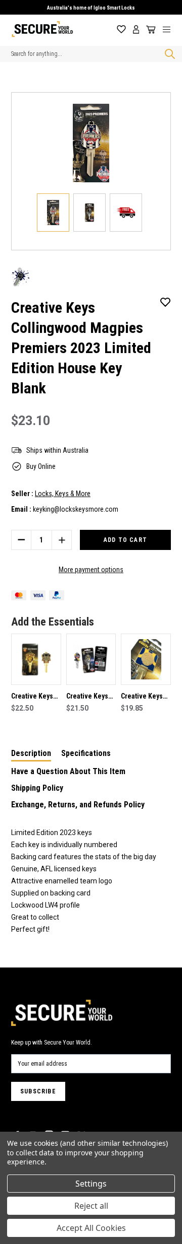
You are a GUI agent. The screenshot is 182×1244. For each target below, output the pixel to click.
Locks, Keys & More (62, 494)
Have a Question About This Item (68, 771)
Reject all (91, 1205)
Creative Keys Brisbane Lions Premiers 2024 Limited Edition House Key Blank (34, 697)
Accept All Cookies (91, 1227)
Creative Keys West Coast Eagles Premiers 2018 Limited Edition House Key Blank (144, 697)
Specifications (86, 753)
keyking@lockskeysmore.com (75, 509)
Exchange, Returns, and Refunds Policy (78, 804)
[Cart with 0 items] (149, 29)
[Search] (168, 54)
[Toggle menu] (170, 29)
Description (31, 753)
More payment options (91, 570)
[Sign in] (136, 29)
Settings (91, 1183)
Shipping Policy (37, 788)
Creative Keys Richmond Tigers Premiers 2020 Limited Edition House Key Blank (89, 697)
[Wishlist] (121, 29)
